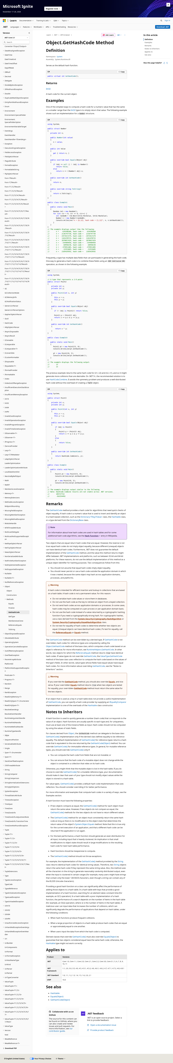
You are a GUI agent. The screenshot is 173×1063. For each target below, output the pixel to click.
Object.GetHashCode (55, 646)
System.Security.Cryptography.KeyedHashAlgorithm (76, 622)
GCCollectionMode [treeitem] (12, 293)
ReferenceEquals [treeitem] (15, 625)
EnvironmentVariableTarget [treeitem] (15, 126)
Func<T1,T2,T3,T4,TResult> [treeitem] (15, 195)
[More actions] (125, 35)
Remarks (148, 45)
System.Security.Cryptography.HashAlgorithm (99, 619)
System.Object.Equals (84, 824)
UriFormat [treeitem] (9, 951)
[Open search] (161, 20)
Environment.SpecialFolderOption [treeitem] (13, 120)
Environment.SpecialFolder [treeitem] (15, 115)
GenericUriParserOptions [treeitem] (14, 310)
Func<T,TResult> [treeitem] (11, 182)
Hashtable (116, 517)
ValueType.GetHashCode (111, 656)
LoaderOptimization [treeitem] (12, 463)
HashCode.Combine (58, 379)
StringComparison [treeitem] (12, 778)
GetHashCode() (53, 736)
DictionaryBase (76, 520)
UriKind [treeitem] (8, 964)
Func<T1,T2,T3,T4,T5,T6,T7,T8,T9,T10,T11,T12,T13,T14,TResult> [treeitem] (17, 262)
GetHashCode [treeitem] (14, 612)
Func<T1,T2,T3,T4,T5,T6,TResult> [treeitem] (17, 205)
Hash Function (92, 536)
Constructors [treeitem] (12, 595)
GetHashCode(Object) (100, 743)
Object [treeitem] (9, 591)
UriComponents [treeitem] (11, 947)
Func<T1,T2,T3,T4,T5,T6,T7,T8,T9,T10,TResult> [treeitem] (17, 234)
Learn (48, 35)
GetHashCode (56, 510)
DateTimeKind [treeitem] (10, 59)
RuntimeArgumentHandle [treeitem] (15, 718)
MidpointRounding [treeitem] (12, 506)
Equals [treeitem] (11, 604)
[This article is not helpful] (167, 63)
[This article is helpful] (164, 63)
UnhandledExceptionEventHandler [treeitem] (17, 933)
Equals (77, 632)
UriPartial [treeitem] (8, 973)
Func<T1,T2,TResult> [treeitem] (13, 187)
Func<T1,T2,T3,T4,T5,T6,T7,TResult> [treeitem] (17, 212)
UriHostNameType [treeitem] (12, 960)
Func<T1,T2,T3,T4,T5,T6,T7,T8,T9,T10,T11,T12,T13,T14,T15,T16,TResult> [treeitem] (17, 281)
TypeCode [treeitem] (8, 884)
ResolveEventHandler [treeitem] (13, 714)
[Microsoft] (4, 20)
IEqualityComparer (118, 702)
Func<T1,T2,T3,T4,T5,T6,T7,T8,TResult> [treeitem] (17, 219)
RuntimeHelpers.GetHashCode (100, 649)
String (120, 861)
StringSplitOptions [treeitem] (12, 787)
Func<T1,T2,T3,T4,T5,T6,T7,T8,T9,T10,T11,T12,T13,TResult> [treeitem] (17, 255)
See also (148, 55)
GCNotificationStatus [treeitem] (13, 301)
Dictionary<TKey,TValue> (91, 517)
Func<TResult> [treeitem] (10, 178)
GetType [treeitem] (11, 616)
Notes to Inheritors (152, 49)
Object (71, 733)
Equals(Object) (110, 936)
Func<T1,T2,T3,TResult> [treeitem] (14, 191)
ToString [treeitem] (11, 629)
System (59, 56)
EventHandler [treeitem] (10, 135)
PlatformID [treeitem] (9, 664)
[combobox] (16, 38)
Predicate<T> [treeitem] (10, 675)
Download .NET (163, 27)
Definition (149, 39)
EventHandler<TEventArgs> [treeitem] (15, 139)
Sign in (167, 20)
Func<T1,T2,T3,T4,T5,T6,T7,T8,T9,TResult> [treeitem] (17, 226)
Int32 (48, 89)
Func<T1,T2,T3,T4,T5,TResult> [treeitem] (16, 199)
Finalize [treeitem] (11, 608)
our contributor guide (61, 1029)
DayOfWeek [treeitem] (9, 68)
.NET (55, 35)
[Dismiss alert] (168, 5)
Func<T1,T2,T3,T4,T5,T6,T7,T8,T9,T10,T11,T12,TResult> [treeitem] (17, 248)
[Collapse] (29, 33)
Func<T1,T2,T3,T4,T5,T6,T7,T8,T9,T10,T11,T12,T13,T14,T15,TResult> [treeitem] (17, 271)
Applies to (149, 52)
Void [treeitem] (6, 1035)
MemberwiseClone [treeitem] (15, 621)
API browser (65, 35)
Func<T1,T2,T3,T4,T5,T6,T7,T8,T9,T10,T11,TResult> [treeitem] (17, 241)
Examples (148, 42)
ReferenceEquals (63, 632)
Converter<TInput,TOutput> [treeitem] (16, 46)
